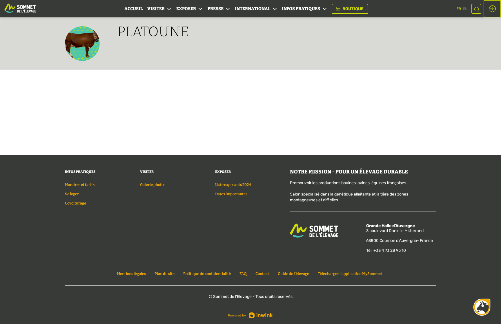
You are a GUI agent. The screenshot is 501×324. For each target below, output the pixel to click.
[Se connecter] (492, 8)
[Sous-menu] (169, 9)
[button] (350, 9)
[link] (133, 8)
